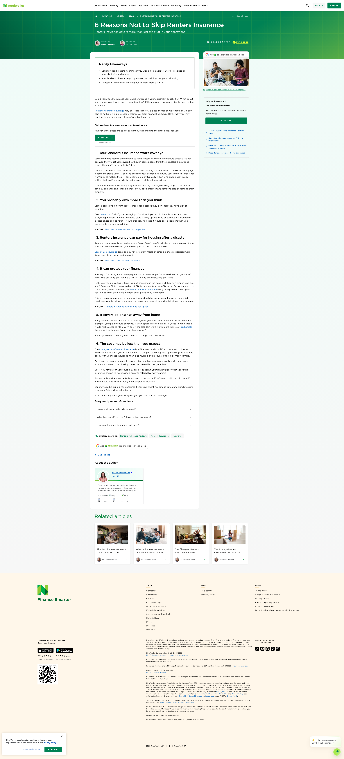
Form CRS (207, 694)
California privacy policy (267, 602)
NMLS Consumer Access (156, 655)
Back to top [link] (104, 454)
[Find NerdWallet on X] (257, 649)
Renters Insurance (160, 436)
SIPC (224, 692)
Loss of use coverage (106, 252)
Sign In (319, 5)
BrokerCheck (232, 696)
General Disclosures (196, 696)
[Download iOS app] (45, 650)
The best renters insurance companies (125, 229)
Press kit (150, 626)
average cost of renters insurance (117, 349)
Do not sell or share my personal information (277, 610)
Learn (132, 16)
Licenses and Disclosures (178, 655)
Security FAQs (208, 595)
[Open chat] (337, 752)
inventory (105, 214)
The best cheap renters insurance (122, 260)
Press (149, 622)
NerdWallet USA (157, 746)
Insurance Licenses (240, 666)
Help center (206, 591)
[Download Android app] (64, 650)
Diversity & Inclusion (156, 606)
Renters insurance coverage (109, 110)
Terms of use (261, 591)
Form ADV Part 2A (219, 694)
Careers (150, 598)
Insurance (107, 16)
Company (150, 591)
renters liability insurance (143, 289)
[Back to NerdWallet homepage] (96, 16)
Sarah (121, 472)
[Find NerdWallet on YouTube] (262, 649)
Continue (53, 749)
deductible (186, 327)
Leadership (151, 595)
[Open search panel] (307, 6)
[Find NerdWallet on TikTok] (278, 649)
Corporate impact (155, 602)
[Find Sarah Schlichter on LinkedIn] (117, 476)
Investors (150, 630)
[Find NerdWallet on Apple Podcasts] (273, 649)
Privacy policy (262, 598)
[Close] (340, 737)
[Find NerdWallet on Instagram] (268, 649)
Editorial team (153, 618)
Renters (121, 16)
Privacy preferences (265, 606)
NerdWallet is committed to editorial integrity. (226, 90)
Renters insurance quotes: (118, 306)
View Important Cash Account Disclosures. (177, 702)
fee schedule (210, 696)
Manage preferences (31, 749)
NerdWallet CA (180, 746)
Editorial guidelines (155, 610)
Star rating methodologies (159, 614)
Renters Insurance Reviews (133, 436)
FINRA (218, 692)
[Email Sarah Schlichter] (113, 476)
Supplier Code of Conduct (267, 595)
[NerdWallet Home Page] (13, 5)
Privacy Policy (237, 694)
